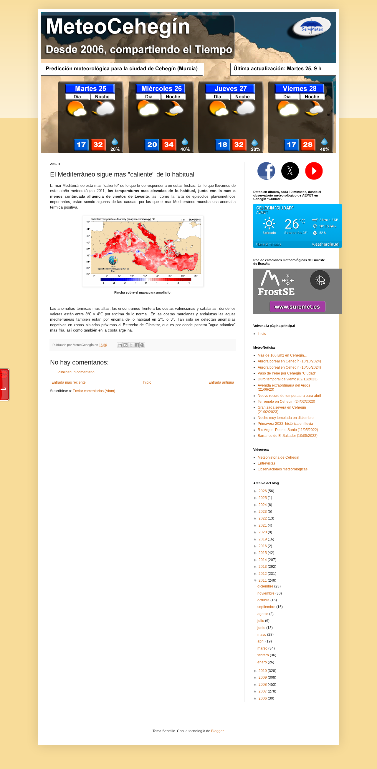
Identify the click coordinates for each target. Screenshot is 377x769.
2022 (263, 518)
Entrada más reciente (69, 382)
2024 (263, 505)
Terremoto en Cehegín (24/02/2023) (286, 402)
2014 (263, 560)
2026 (263, 491)
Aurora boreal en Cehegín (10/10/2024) (289, 361)
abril (261, 641)
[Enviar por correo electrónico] (120, 345)
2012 (263, 574)
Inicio (147, 382)
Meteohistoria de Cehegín (278, 457)
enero (262, 662)
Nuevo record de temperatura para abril (289, 396)
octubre (263, 600)
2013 (263, 567)
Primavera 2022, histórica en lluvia (285, 424)
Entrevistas (266, 463)
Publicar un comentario (76, 372)
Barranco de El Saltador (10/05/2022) (288, 436)
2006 (263, 698)
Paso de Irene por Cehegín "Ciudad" (287, 373)
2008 (263, 685)
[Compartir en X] (131, 345)
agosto (263, 614)
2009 (263, 677)
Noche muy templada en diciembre (286, 418)
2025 (263, 498)
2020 (263, 532)
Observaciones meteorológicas (282, 469)
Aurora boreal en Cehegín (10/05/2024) (289, 367)
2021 (263, 525)
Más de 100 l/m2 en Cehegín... (282, 355)
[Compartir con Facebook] (137, 345)
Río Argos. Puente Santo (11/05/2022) (288, 430)
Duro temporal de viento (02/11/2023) (288, 379)
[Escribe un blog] (125, 345)
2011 (263, 580)
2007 (263, 691)
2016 (263, 546)
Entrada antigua (221, 382)
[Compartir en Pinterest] (142, 345)
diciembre (265, 586)
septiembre (266, 607)
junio (261, 628)
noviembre (266, 593)
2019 (263, 539)
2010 (263, 671)
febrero (263, 655)
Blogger (217, 731)
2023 (263, 512)
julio (261, 621)
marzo (262, 648)
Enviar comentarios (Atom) (94, 391)
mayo (262, 634)
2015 (263, 553)
